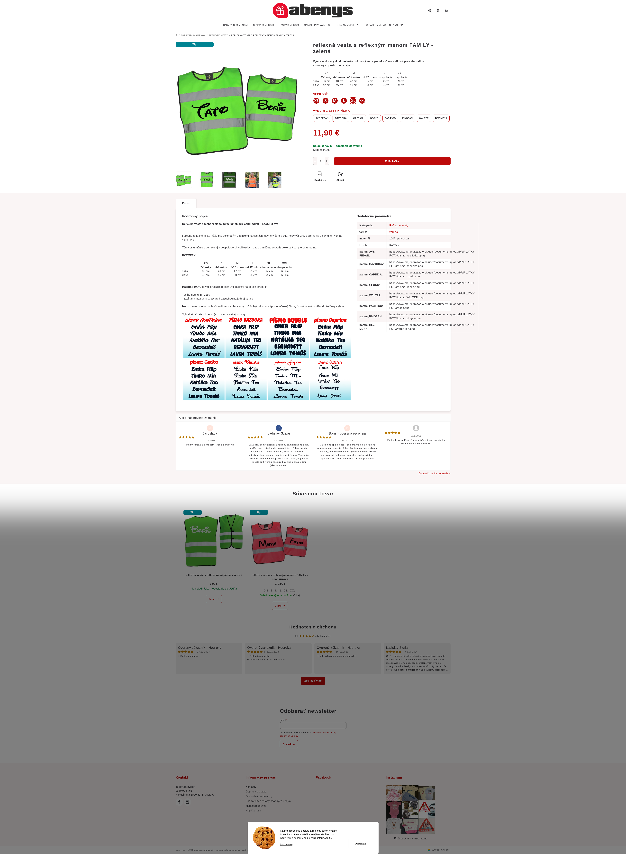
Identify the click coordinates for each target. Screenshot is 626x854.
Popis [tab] (186, 203)
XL (286, 590)
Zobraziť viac (313, 680)
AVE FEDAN (322, 118)
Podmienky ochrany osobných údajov (268, 801)
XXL (292, 590)
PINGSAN (407, 118)
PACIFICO (390, 118)
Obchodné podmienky (259, 796)
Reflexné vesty (398, 225)
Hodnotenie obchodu (313, 627)
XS (266, 590)
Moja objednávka (256, 805)
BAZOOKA (341, 118)
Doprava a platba (256, 791)
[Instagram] (187, 802)
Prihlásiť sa (288, 744)
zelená (393, 232)
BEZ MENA (441, 118)
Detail (212, 599)
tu (330, 837)
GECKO (374, 118)
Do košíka (393, 161)
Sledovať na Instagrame (412, 838)
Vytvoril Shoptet (441, 849)
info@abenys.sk (185, 786)
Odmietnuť (360, 843)
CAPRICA (358, 118)
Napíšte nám (253, 810)
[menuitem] (235, 25)
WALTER (424, 118)
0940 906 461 (184, 790)
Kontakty (251, 786)
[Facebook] (179, 802)
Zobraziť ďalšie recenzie (433, 473)
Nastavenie (286, 844)
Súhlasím (362, 832)
